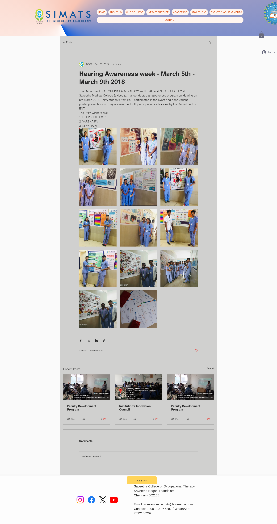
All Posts (67, 42)
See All (210, 368)
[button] (261, 34)
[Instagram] (80, 500)
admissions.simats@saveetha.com (168, 504)
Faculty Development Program (81, 407)
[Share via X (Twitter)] (88, 340)
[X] (102, 500)
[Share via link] (104, 340)
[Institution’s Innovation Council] (138, 387)
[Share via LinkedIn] (96, 340)
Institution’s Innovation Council (135, 407)
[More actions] (196, 64)
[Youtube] (114, 500)
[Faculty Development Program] (86, 387)
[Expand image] (98, 146)
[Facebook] (91, 500)
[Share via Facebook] (80, 340)
